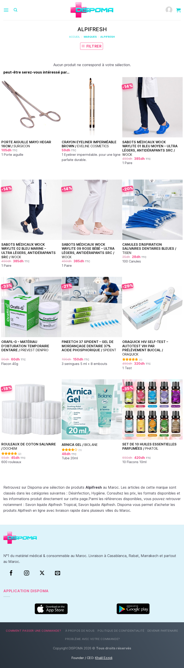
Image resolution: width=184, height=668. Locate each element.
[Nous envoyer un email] (57, 573)
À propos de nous (80, 630)
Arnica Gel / (80, 445)
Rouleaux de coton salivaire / (28, 446)
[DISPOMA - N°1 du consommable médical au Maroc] (92, 10)
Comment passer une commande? (33, 630)
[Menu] (6, 9)
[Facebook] (11, 573)
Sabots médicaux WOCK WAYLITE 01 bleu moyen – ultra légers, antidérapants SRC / (149, 148)
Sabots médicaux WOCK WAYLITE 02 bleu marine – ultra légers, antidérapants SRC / (28, 251)
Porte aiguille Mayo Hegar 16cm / (26, 144)
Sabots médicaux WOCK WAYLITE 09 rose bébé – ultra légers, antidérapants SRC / (88, 251)
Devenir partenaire (162, 630)
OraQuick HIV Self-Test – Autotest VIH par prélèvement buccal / (145, 348)
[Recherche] (15, 10)
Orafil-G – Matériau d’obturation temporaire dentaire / (25, 346)
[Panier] (178, 10)
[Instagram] (26, 573)
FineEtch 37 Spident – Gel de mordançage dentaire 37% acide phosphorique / (89, 346)
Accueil (74, 36)
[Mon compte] (169, 10)
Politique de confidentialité (121, 630)
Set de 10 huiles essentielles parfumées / (149, 446)
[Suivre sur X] (42, 573)
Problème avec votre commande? (92, 639)
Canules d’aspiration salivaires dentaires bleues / (149, 249)
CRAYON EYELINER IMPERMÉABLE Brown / (89, 144)
